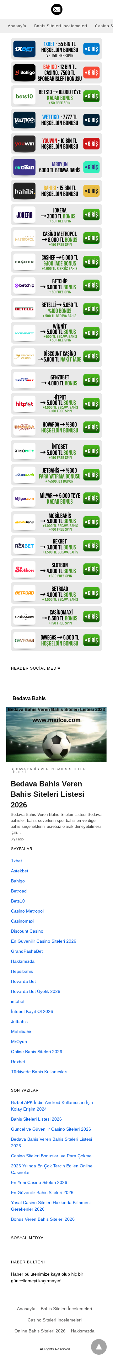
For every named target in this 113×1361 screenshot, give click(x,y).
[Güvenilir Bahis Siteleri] (56, 9)
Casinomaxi (22, 921)
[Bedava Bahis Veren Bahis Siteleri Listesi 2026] (56, 734)
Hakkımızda (23, 961)
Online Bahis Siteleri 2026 (36, 1051)
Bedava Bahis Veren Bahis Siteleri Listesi (49, 770)
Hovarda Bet (23, 981)
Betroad (19, 890)
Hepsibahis (22, 971)
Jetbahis (19, 1021)
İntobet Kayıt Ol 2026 (32, 1011)
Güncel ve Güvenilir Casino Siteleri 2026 (51, 1129)
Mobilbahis (21, 1031)
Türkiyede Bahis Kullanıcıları (39, 1071)
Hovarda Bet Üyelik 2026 (35, 991)
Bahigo (18, 880)
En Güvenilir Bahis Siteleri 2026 (42, 1192)
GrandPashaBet (27, 951)
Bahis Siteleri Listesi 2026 (36, 1119)
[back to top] (99, 1347)
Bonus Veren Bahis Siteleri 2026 (43, 1219)
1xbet (16, 860)
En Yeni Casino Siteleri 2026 (39, 1182)
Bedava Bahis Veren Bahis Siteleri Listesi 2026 (47, 794)
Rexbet (18, 1061)
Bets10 (18, 900)
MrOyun (19, 1041)
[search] (104, 9)
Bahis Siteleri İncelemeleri (60, 26)
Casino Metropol (27, 911)
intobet (17, 1001)
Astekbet (19, 870)
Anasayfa (17, 26)
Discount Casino (27, 931)
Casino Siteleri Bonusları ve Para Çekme (51, 1155)
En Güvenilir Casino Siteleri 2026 (43, 941)
